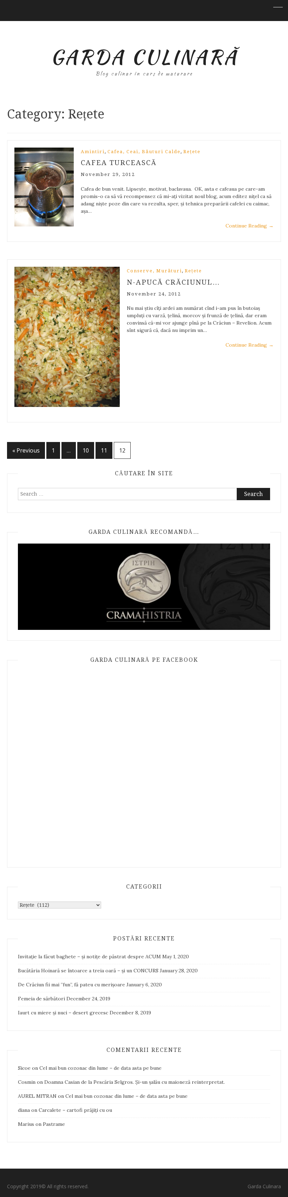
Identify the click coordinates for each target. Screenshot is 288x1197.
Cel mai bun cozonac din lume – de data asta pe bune (100, 1068)
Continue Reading (249, 226)
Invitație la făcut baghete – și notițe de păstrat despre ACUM (89, 956)
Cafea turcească (119, 162)
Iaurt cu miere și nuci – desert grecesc (63, 1012)
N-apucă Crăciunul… (173, 282)
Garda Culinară (144, 57)
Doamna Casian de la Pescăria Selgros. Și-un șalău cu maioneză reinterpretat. (134, 1082)
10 (86, 450)
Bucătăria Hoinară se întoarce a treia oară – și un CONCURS (88, 970)
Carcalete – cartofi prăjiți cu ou (75, 1110)
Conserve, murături (154, 270)
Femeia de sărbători (41, 998)
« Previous (26, 450)
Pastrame (54, 1124)
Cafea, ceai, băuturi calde (144, 151)
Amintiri (93, 151)
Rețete (192, 151)
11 (104, 450)
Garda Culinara (264, 1186)
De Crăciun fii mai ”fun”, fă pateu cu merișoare (71, 984)
